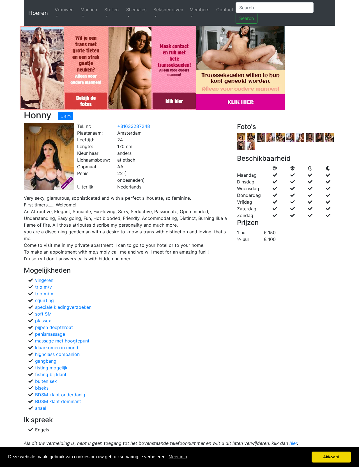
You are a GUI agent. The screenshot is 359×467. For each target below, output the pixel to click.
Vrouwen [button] (64, 9)
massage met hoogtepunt (62, 341)
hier (293, 443)
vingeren (44, 280)
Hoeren (38, 13)
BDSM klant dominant (58, 401)
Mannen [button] (88, 9)
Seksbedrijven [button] (168, 9)
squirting (44, 300)
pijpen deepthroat (54, 327)
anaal (40, 408)
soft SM (43, 314)
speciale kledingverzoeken (63, 307)
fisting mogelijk (51, 368)
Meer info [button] (178, 456)
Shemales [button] (136, 9)
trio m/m (44, 293)
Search (246, 18)
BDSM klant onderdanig (60, 394)
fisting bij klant (50, 374)
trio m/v (43, 287)
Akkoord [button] (331, 457)
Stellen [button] (111, 9)
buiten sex (46, 381)
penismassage (50, 334)
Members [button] (199, 9)
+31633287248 (133, 126)
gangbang (45, 361)
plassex (43, 320)
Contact (224, 9)
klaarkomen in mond (56, 347)
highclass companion (57, 354)
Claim (66, 116)
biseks (42, 388)
